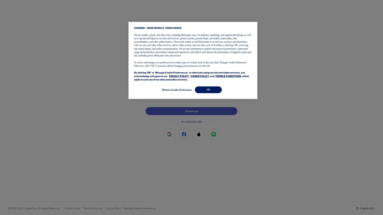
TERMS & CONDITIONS (228, 76)
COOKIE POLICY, (200, 76)
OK (208, 89)
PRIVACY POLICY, (179, 76)
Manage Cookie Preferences (177, 89)
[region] (193, 60)
